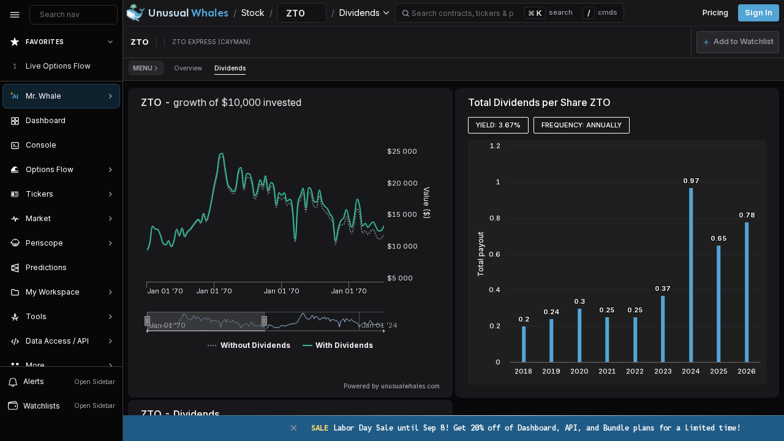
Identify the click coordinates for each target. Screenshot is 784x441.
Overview (188, 68)
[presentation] (61, 197)
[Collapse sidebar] (14, 14)
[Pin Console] (107, 145)
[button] (738, 42)
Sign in (758, 12)
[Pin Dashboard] (107, 120)
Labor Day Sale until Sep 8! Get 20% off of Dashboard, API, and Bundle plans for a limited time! (526, 428)
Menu (143, 68)
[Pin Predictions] (107, 267)
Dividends (230, 68)
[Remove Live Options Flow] (111, 66)
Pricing (715, 12)
